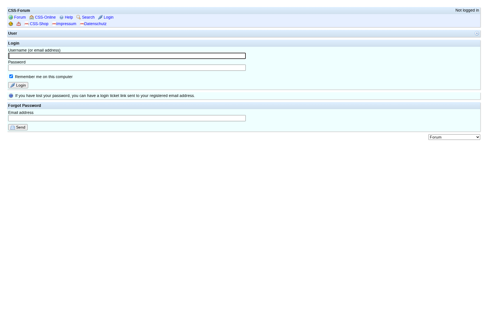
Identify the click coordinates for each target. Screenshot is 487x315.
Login (108, 17)
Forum (19, 17)
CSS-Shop (38, 23)
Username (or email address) (34, 50)
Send (20, 127)
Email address (21, 112)
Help (68, 17)
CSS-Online (45, 17)
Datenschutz (95, 23)
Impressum (66, 23)
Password (17, 62)
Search (88, 17)
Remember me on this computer (43, 76)
